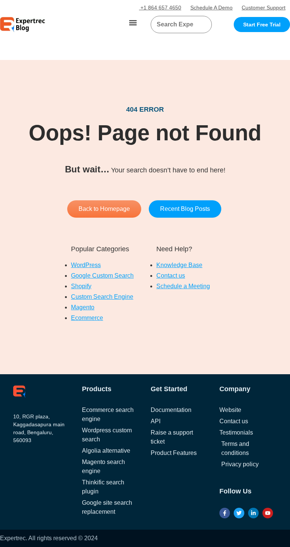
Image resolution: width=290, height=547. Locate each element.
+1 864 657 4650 (160, 8)
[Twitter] (239, 513)
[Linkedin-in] (253, 513)
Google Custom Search (102, 275)
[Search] (203, 24)
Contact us (170, 275)
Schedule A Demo (211, 8)
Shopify (81, 286)
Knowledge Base (179, 265)
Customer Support (263, 8)
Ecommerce (87, 318)
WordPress (86, 265)
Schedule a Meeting (183, 286)
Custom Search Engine (102, 296)
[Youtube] (267, 513)
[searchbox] (175, 24)
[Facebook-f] (224, 513)
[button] (133, 23)
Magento (82, 307)
